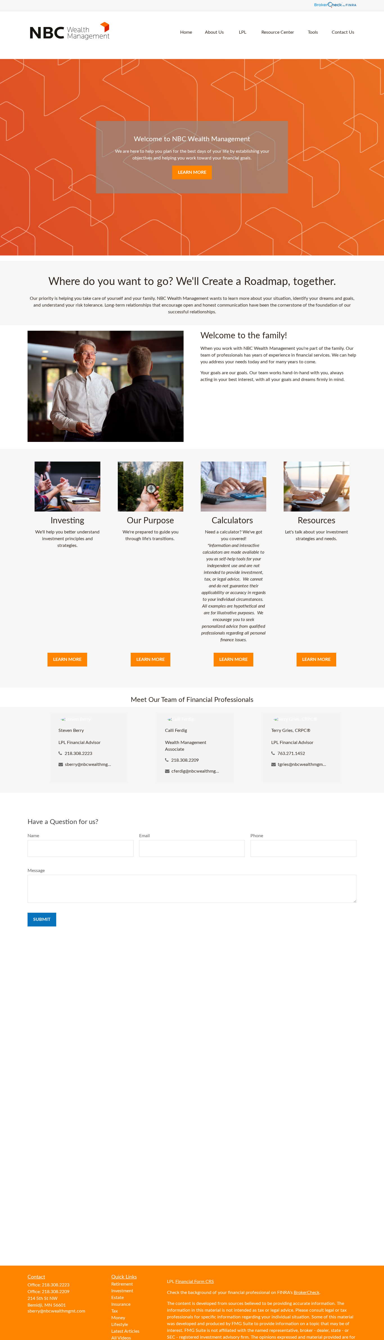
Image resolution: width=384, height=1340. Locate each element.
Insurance (120, 1304)
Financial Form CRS (194, 1281)
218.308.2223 (78, 753)
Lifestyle (119, 1324)
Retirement (122, 1284)
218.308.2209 (185, 760)
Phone (256, 836)
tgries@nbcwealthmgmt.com (302, 764)
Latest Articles (125, 1331)
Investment (122, 1291)
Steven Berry (71, 730)
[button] (186, 32)
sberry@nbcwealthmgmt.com (89, 764)
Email (144, 836)
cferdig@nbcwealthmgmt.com (196, 771)
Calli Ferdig (176, 730)
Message (36, 870)
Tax (114, 1311)
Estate (117, 1297)
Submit (42, 919)
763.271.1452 (291, 753)
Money (118, 1318)
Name (33, 836)
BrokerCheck (306, 1292)
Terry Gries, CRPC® (290, 730)
